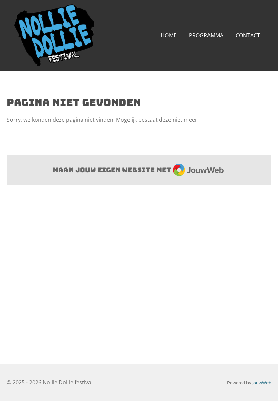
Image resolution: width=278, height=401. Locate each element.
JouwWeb (261, 383)
